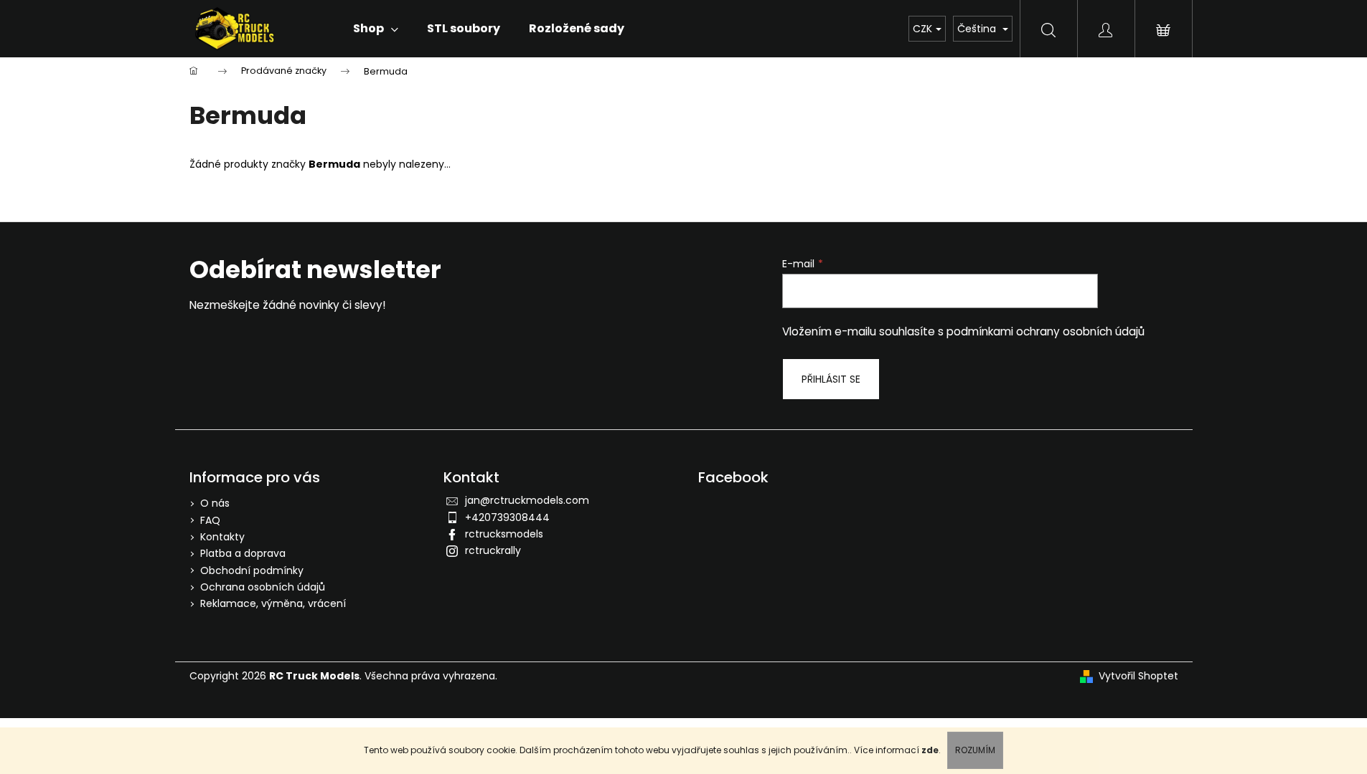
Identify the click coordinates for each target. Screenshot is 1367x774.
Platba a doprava (243, 553)
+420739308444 (507, 517)
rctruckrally (493, 550)
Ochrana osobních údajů (262, 587)
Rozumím (975, 750)
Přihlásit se (831, 379)
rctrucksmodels (504, 534)
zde (930, 750)
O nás (215, 503)
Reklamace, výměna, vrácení (273, 603)
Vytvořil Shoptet (1138, 676)
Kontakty (222, 537)
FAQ (210, 520)
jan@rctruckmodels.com (527, 500)
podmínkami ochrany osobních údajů (1045, 331)
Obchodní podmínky (252, 570)
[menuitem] (376, 28)
